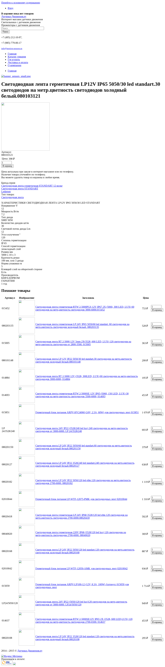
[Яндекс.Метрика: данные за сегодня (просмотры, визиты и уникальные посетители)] (11, 656)
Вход (10, 8)
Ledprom (6, 191)
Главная (12, 53)
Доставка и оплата (18, 62)
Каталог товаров (17, 56)
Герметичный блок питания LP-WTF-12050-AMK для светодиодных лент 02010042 (81, 568)
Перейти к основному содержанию (20, 2)
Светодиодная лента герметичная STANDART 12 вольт (32, 185)
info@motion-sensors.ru (11, 48)
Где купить (14, 59)
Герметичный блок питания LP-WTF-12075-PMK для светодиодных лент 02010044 (81, 499)
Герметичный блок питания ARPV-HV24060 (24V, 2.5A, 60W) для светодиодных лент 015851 (87, 412)
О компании (14, 65)
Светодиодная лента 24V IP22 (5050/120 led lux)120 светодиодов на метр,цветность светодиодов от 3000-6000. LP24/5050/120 (81, 603)
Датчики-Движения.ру (13, 16)
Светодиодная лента (12, 197)
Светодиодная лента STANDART (19, 188)
